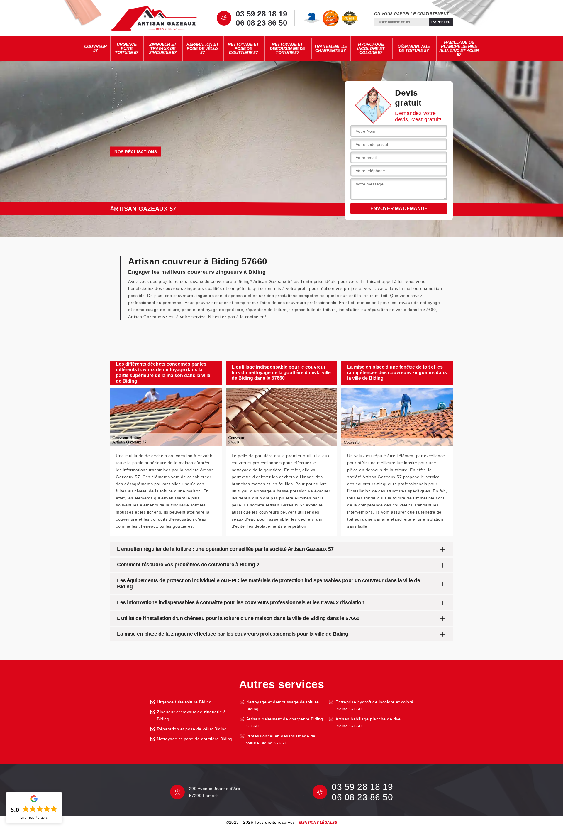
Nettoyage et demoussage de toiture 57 (287, 48)
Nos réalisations (135, 151)
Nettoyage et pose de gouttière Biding (195, 739)
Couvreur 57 (95, 48)
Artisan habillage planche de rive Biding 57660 (368, 722)
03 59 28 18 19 (261, 13)
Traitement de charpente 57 (330, 48)
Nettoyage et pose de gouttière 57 (243, 48)
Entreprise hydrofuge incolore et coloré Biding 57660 (374, 705)
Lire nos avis (34, 818)
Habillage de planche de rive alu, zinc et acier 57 (459, 48)
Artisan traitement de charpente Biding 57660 (284, 722)
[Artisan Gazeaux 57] (154, 18)
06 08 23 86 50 (261, 22)
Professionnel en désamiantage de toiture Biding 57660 (281, 739)
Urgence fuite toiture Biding (184, 702)
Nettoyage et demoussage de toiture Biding (282, 705)
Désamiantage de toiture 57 (414, 48)
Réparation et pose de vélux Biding (192, 729)
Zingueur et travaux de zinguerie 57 (163, 48)
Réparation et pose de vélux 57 (202, 48)
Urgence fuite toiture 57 (126, 48)
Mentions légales (318, 822)
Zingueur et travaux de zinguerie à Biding (191, 715)
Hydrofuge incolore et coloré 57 (371, 48)
